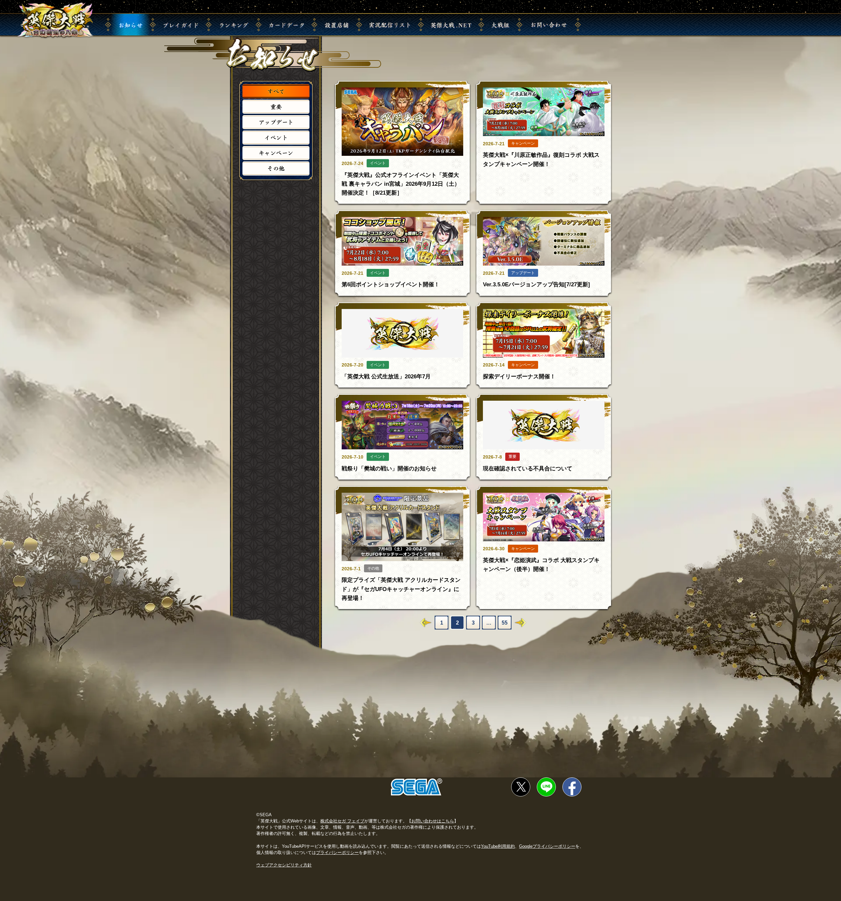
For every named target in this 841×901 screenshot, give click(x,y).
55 (505, 623)
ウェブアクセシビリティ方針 (284, 865)
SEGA (416, 786)
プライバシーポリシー (337, 852)
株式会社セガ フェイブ (342, 820)
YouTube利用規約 (498, 846)
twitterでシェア (520, 787)
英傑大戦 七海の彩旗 (55, 20)
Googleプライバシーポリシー (547, 846)
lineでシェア (546, 787)
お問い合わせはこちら (432, 820)
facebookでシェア (572, 787)
